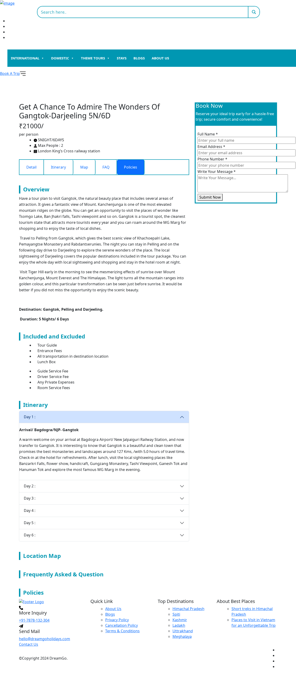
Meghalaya (182, 636)
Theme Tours (93, 58)
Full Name (207, 134)
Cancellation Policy (121, 625)
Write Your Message (216, 171)
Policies (130, 167)
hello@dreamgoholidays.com (44, 638)
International (25, 58)
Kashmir (180, 619)
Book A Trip (10, 73)
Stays (121, 58)
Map (84, 167)
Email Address (211, 146)
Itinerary (58, 167)
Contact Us (28, 644)
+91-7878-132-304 (34, 620)
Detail (31, 167)
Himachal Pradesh (188, 608)
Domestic (60, 58)
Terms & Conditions (122, 630)
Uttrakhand (183, 630)
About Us (160, 58)
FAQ (106, 167)
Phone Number (212, 159)
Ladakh (179, 625)
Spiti (176, 614)
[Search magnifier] (253, 12)
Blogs (139, 58)
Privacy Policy (117, 619)
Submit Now (210, 197)
